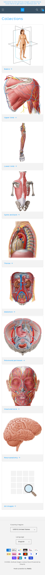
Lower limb (9, 166)
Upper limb (9, 118)
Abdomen (8, 312)
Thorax (7, 263)
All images (9, 506)
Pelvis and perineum (13, 360)
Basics (7, 69)
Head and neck (10, 409)
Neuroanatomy (11, 458)
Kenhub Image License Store (21, 562)
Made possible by (23, 568)
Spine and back (10, 215)
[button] (2, 9)
